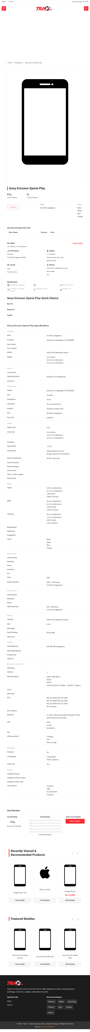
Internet (69, 1007)
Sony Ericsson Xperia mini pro (20, 956)
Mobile (61, 1001)
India (60, 1007)
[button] (73, 853)
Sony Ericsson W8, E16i (45, 956)
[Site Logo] (44, 8)
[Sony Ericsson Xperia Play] (70, 939)
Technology (72, 1001)
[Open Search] (86, 8)
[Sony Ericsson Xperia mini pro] (20, 939)
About (3, 1)
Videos (50, 1012)
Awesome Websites (47, 1027)
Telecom (51, 1007)
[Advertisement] (45, 30)
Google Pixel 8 (70, 891)
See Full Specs (78, 243)
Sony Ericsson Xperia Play (70, 956)
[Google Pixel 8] (70, 875)
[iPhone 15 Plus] (45, 872)
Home (10, 63)
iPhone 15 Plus (45, 890)
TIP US (11, 1)
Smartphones (18, 63)
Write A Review (75, 821)
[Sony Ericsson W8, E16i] (45, 939)
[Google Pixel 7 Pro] (20, 875)
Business (51, 1001)
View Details (20, 900)
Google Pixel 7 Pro (20, 893)
